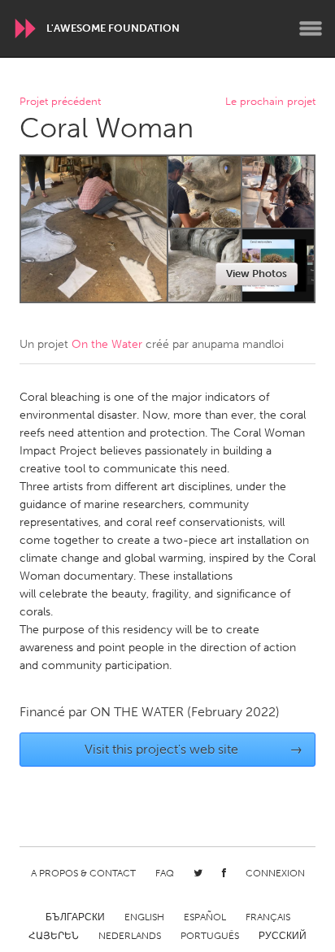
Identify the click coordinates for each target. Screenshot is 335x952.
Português (210, 935)
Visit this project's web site (194, 749)
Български (75, 917)
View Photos (256, 273)
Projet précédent (60, 102)
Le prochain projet (270, 102)
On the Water (107, 344)
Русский (283, 935)
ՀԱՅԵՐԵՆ (53, 935)
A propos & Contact (83, 873)
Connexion (275, 873)
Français (268, 917)
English (144, 917)
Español (205, 917)
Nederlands (129, 935)
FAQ (164, 873)
